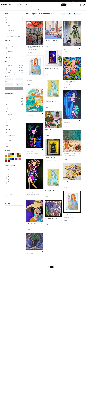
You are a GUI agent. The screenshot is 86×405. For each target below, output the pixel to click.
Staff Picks (8, 9)
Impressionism (10, 117)
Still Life (9, 140)
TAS (8, 176)
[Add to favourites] (42, 46)
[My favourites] (82, 5)
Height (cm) (7, 81)
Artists (14, 9)
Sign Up (78, 4)
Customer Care (74, 1)
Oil (8, 49)
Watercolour (10, 51)
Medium (9, 70)
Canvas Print (10, 46)
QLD (9, 179)
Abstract (9, 112)
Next (59, 267)
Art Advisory (36, 9)
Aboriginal (10, 114)
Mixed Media (10, 54)
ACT (8, 174)
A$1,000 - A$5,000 (11, 28)
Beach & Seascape (11, 135)
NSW (9, 171)
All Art (3, 9)
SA (8, 184)
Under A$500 (10, 32)
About (19, 9)
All (8, 23)
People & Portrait (11, 137)
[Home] (6, 4)
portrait (9, 101)
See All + (8, 57)
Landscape (10, 133)
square (9, 103)
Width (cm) (7, 76)
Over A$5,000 (10, 25)
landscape (10, 98)
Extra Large (10, 65)
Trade (30, 9)
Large (9, 67)
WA (8, 181)
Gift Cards (24, 9)
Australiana (10, 119)
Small (9, 72)
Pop (8, 121)
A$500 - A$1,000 (11, 30)
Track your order (81, 1)
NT (8, 186)
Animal (9, 142)
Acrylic (9, 44)
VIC (8, 169)
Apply (14, 88)
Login (73, 4)
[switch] (7, 36)
